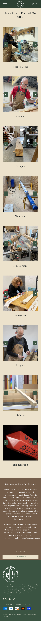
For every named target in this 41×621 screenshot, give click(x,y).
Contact (30, 604)
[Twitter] (6, 599)
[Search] (33, 4)
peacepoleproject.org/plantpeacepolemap (21, 538)
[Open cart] (36, 4)
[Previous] (6, 44)
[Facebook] (3, 599)
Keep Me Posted (20, 556)
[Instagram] (14, 599)
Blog (24, 604)
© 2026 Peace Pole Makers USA (14, 614)
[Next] (35, 44)
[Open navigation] (5, 4)
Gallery (18, 604)
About (12, 604)
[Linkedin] (10, 599)
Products (6, 604)
